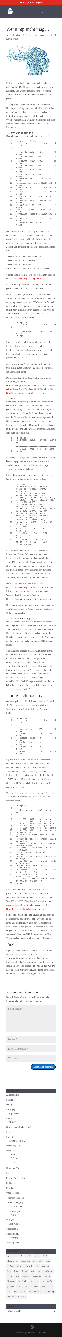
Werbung (10, 1242)
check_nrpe (25, 1261)
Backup (9, 1100)
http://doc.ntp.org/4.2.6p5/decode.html (28, 587)
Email (9, 1110)
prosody (10, 1286)
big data (37, 1256)
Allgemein (11, 1095)
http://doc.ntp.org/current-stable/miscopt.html (31, 599)
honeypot (45, 1266)
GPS (11, 1122)
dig (34, 1261)
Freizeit (9, 1118)
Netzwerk (10, 1151)
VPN (8, 1220)
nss (36, 1281)
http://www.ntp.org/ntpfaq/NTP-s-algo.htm (25, 393)
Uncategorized (12, 1193)
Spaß (8, 1188)
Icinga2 (25, 1271)
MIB (17, 1276)
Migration (25, 1276)
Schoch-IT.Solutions (36, 1332)
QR (26, 1286)
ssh (51, 1286)
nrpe (30, 1281)
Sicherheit (34, 1286)
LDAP (9, 1132)
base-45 (28, 1256)
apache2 (19, 1256)
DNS (8, 1105)
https (9, 1271)
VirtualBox (13, 1206)
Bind (45, 1256)
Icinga (16, 1271)
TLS (15, 1291)
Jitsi (38, 1271)
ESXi (13, 1215)
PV (7, 1173)
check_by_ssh (12, 1261)
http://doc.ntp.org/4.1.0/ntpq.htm (26, 278)
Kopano (12, 1113)
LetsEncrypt (48, 1271)
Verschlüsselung (13, 1198)
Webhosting (11, 1234)
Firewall (12, 1154)
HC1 (37, 1266)
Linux (34, 35)
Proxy (19, 1286)
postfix (49, 1281)
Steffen (13, 35)
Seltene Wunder (13, 1178)
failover (19, 1266)
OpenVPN (13, 1224)
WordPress (21, 1297)
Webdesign (11, 1229)
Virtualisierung (13, 1202)
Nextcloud (10, 1168)
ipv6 (32, 1271)
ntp (42, 1281)
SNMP (9, 1183)
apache (12, 1237)
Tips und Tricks (46, 35)
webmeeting (49, 1291)
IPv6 (11, 1163)
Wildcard (10, 1297)
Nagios (47, 1276)
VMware (12, 1211)
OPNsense (15, 1158)
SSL (9, 1291)
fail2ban (10, 1266)
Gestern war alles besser (17, 1127)
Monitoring (11, 1146)
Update (23, 1291)
